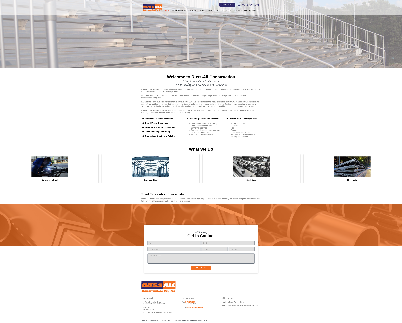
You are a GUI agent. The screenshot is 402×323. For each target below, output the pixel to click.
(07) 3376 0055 (190, 302)
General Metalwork (197, 10)
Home (167, 10)
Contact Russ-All (251, 10)
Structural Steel (179, 10)
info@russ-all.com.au (195, 307)
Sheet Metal (213, 10)
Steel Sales (226, 10)
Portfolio (237, 10)
